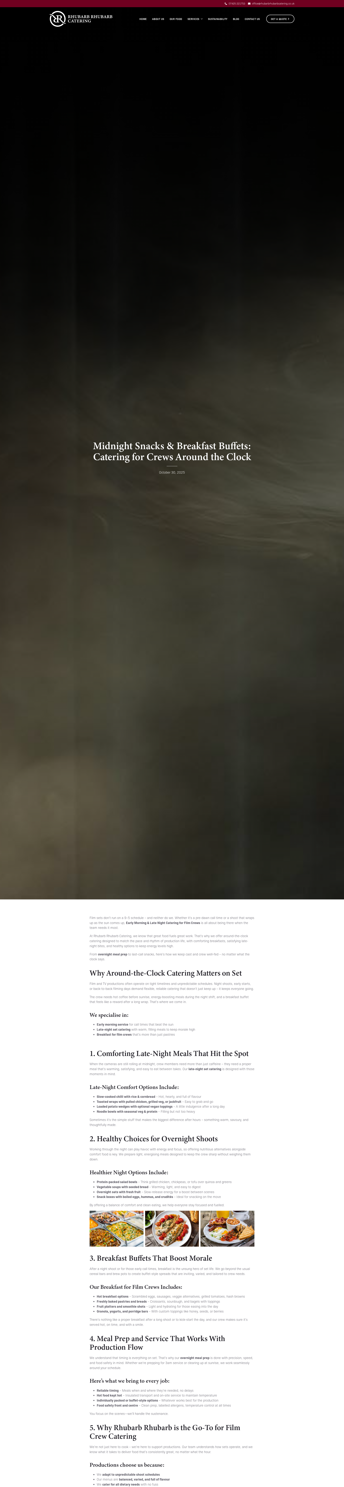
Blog (236, 18)
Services (193, 18)
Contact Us (252, 18)
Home (143, 18)
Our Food (176, 18)
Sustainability (218, 18)
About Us (158, 18)
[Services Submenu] (201, 19)
